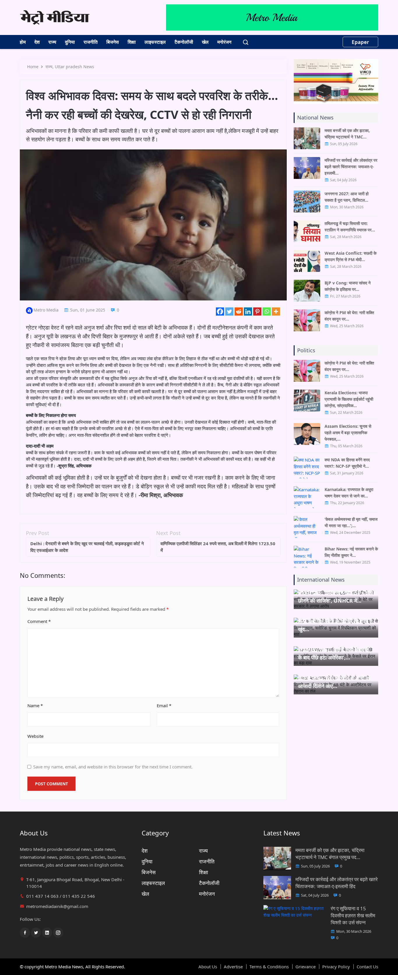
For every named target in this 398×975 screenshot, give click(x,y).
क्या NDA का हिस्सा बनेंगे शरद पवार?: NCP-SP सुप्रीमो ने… (347, 463)
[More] (276, 311)
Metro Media (46, 310)
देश (37, 42)
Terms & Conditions (269, 966)
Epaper (360, 42)
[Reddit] (239, 311)
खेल (205, 42)
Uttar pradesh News (74, 66)
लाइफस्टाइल (155, 42)
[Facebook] (220, 311)
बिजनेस (112, 42)
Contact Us (367, 966)
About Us (207, 966)
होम (23, 42)
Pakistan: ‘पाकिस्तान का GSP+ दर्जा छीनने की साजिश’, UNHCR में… (335, 596)
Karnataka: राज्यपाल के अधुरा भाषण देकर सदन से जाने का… (349, 493)
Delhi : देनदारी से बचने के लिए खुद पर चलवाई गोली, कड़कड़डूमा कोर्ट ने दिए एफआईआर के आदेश (87, 547)
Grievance (305, 966)
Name (35, 705)
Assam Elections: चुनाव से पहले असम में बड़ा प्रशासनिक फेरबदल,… (348, 432)
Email (164, 705)
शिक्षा (132, 42)
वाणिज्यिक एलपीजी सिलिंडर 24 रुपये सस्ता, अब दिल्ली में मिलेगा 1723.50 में (218, 547)
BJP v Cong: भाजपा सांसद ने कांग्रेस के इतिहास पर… (348, 286)
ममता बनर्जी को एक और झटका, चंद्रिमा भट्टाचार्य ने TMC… (347, 134)
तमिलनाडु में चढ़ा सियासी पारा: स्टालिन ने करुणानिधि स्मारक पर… (350, 227)
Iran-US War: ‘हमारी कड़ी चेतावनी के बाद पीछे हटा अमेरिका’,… (333, 653)
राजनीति (91, 42)
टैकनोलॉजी (184, 42)
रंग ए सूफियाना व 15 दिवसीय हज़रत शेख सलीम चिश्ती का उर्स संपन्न (353, 915)
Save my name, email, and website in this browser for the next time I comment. (113, 767)
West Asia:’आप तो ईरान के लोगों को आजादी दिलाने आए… (334, 682)
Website (35, 736)
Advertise (233, 966)
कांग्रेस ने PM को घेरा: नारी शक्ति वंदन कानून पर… (349, 316)
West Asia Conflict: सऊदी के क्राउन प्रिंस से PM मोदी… (350, 256)
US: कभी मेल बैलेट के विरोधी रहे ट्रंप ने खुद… (335, 625)
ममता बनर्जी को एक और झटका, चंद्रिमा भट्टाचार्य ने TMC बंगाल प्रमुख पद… (329, 853)
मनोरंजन (224, 42)
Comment (39, 621)
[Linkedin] (248, 311)
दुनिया (70, 42)
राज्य (52, 42)
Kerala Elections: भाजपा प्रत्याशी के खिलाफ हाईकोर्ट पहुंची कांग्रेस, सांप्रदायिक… (349, 399)
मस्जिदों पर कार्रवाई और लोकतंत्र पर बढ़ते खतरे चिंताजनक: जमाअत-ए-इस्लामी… (351, 166)
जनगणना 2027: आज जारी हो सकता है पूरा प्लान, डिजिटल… (347, 197)
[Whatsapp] (267, 311)
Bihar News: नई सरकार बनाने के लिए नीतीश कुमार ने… (351, 552)
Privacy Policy (336, 966)
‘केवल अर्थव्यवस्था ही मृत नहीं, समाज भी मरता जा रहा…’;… (351, 522)
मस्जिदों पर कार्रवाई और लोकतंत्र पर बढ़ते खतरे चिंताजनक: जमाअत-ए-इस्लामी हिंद (336, 883)
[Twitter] (229, 311)
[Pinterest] (257, 311)
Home (32, 66)
